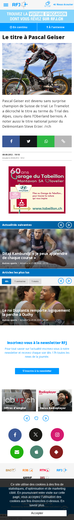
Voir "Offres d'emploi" (19, 400)
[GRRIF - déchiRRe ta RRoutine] (28, 477)
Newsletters (17, 452)
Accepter (37, 513)
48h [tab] (6, 281)
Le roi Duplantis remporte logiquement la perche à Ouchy (36, 312)
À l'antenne (56, 27)
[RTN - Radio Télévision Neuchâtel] (45, 470)
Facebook (15, 435)
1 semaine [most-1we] (19, 281)
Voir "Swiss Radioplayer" (55, 400)
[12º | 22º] (47, 0)
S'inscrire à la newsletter (37, 371)
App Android (56, 452)
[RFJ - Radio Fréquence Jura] (62, 470)
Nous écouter (65, 4)
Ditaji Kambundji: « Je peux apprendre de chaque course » (34, 255)
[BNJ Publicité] (11, 470)
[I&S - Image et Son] (45, 477)
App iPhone (36, 452)
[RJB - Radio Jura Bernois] (28, 470)
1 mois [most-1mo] (35, 281)
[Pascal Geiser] (37, 69)
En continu (19, 27)
